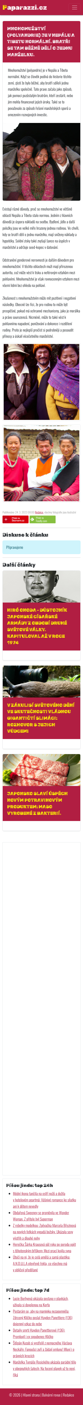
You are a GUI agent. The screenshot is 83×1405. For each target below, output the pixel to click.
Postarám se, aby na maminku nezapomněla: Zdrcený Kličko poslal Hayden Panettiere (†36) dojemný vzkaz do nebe (42, 1317)
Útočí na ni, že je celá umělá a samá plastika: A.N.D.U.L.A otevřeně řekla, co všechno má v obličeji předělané (41, 1263)
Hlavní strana (31, 1395)
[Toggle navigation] (74, 7)
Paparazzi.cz (25, 7)
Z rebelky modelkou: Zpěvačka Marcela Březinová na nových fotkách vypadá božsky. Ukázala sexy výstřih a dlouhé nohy (44, 1232)
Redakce (39, 512)
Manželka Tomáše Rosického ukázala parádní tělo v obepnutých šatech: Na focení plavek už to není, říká (44, 1368)
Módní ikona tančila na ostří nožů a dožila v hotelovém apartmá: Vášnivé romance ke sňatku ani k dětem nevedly (44, 1200)
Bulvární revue (51, 1395)
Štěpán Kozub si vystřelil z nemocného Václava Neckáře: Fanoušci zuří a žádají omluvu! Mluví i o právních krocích (43, 1349)
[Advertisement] (41, 1009)
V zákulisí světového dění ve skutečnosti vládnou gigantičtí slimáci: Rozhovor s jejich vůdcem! (41, 718)
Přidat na (41, 519)
